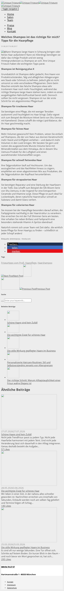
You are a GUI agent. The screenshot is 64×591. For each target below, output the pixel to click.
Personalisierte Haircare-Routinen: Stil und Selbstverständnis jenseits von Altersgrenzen (30, 364)
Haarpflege (30, 262)
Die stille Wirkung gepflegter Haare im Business (31, 350)
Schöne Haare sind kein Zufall (22, 322)
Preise (10, 25)
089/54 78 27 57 (8, 566)
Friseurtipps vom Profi (12, 262)
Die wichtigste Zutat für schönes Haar (26, 334)
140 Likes (6, 505)
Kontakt (11, 31)
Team (10, 20)
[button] (12, 244)
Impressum (11, 585)
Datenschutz (12, 588)
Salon (10, 17)
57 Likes (5, 449)
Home (10, 14)
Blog (9, 28)
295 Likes (6, 559)
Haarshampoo (45, 262)
